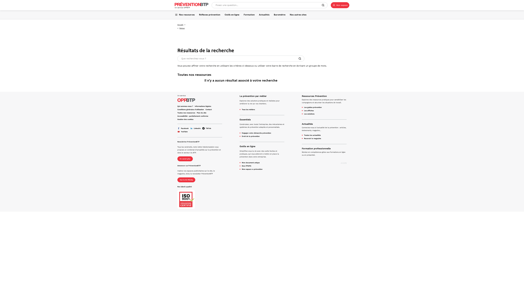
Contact (209, 109)
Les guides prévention (313, 107)
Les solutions (309, 114)
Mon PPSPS (246, 166)
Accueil (180, 25)
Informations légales (203, 106)
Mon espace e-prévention (252, 169)
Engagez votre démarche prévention (256, 133)
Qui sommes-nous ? (185, 106)
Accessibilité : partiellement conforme (192, 116)
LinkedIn (197, 128)
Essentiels (245, 119)
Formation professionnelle (316, 148)
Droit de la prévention (251, 136)
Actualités (307, 124)
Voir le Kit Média (186, 180)
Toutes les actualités (312, 135)
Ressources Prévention (314, 96)
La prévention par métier (253, 96)
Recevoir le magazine (312, 138)
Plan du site (201, 113)
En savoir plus (185, 159)
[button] (340, 5)
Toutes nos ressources (186, 113)
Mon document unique (251, 163)
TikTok (208, 128)
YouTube (184, 132)
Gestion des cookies (185, 119)
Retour (182, 28)
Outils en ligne (247, 146)
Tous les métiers (248, 109)
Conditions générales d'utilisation (190, 109)
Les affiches (309, 111)
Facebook (185, 128)
